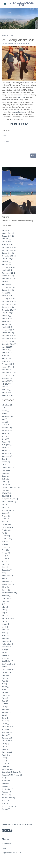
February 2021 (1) (8, 287)
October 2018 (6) (8, 341)
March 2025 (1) (7, 244)
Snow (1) (5, 715)
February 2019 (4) (8, 330)
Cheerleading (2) (8, 467)
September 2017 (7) (9, 378)
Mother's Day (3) (7, 644)
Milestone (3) (6, 638)
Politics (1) (5, 692)
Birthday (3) (6, 436)
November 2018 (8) (9, 338)
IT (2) (3, 604)
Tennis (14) (6, 755)
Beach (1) (5, 433)
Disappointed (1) (8, 510)
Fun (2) (4, 561)
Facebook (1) (6, 530)
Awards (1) (5, 425)
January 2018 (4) (8, 367)
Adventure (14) (7, 405)
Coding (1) (5, 479)
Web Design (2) (7, 789)
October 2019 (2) (8, 307)
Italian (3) (5, 607)
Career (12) (6, 462)
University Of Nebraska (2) (11, 772)
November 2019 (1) (9, 304)
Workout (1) (6, 809)
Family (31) (6, 536)
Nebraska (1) (6, 655)
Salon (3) (5, 701)
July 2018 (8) (6, 350)
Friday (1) (5, 556)
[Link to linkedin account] (8, 830)
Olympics (18, 43)
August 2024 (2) (7, 259)
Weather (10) (6, 786)
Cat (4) (4, 465)
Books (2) (5, 448)
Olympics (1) (6, 672)
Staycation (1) (7, 732)
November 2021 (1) (9, 279)
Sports (26, 43)
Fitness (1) (5, 544)
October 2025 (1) (8, 236)
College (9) (6, 485)
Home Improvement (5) (10, 593)
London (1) (5, 624)
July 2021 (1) (6, 281)
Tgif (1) (4, 761)
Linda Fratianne (19, 112)
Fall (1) (4, 533)
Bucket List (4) (7, 453)
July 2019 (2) (6, 316)
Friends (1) (5, 559)
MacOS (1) (5, 630)
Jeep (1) (4, 613)
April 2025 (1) (6, 242)
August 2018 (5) (7, 347)
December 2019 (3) (9, 301)
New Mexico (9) (7, 661)
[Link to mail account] (11, 830)
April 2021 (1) (6, 284)
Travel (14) (5, 766)
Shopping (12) (7, 709)
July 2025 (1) (6, 239)
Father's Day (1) (7, 539)
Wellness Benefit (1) (9, 798)
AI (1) (3, 408)
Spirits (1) (5, 718)
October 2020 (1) (8, 290)
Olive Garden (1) (7, 670)
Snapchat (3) (6, 712)
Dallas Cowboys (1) (9, 502)
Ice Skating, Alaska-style (18, 40)
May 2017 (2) (6, 390)
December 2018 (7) (9, 335)
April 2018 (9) (6, 358)
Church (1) (5, 476)
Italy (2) (4, 610)
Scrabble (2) (6, 704)
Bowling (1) (6, 450)
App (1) (4, 419)
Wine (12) (5, 800)
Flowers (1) (6, 547)
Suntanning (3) (7, 738)
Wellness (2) (6, 795)
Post (33, 155)
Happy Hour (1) (7, 576)
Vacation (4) (6, 781)
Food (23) (5, 550)
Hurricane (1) (6, 596)
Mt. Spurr (21, 97)
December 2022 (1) (9, 273)
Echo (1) (5, 522)
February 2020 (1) (8, 298)
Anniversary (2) (7, 416)
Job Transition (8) (8, 618)
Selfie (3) (5, 707)
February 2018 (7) (8, 364)
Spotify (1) (5, 724)
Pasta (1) (5, 684)
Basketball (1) (7, 430)
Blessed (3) (6, 442)
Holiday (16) (6, 590)
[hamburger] (5, 4)
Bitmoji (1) (5, 439)
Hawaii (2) (5, 578)
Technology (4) (7, 752)
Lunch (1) (5, 627)
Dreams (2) (6, 516)
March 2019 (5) (7, 327)
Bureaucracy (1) (7, 456)
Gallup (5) (5, 564)
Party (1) (5, 681)
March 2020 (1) (7, 296)
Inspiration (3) (6, 598)
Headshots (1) (7, 581)
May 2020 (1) (6, 293)
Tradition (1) (6, 763)
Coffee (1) (5, 482)
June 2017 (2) (7, 387)
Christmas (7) (6, 470)
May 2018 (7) (6, 355)
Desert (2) (5, 507)
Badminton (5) (7, 428)
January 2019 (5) (8, 333)
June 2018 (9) (7, 353)
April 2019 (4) (6, 324)
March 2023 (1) (7, 270)
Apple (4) (5, 422)
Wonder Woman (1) (9, 806)
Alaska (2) (5, 410)
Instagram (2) (6, 601)
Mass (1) (5, 633)
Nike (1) (4, 667)
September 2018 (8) (9, 344)
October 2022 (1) (8, 276)
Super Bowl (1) (7, 741)
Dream (10, 43)
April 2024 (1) (6, 264)
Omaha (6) (5, 675)
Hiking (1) (5, 587)
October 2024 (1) (8, 253)
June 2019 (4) (7, 318)
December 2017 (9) (9, 370)
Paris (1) (5, 678)
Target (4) (5, 749)
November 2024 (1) (9, 250)
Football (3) (6, 553)
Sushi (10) (5, 744)
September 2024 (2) (9, 256)
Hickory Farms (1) (8, 584)
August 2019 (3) (7, 313)
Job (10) (4, 615)
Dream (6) (5, 513)
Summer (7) (6, 735)
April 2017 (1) (6, 392)
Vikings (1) (5, 783)
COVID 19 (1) (6, 493)
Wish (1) (5, 803)
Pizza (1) (5, 689)
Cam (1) (4, 459)
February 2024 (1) (8, 267)
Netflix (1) (5, 658)
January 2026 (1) (8, 233)
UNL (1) (4, 778)
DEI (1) (4, 504)
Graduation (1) (7, 570)
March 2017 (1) (7, 395)
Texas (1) (5, 758)
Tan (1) (4, 746)
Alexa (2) (5, 413)
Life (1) (4, 621)
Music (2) (5, 650)
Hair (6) (4, 573)
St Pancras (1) (7, 729)
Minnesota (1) (6, 641)
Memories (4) (6, 635)
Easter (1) (5, 519)
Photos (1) (5, 687)
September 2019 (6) (9, 310)
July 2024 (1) (6, 261)
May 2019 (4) (6, 321)
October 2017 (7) (8, 375)
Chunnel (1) (6, 473)
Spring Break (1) (7, 726)
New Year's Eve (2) (8, 664)
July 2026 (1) (6, 230)
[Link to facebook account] (3, 830)
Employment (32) (8, 524)
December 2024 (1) (9, 247)
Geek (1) (5, 567)
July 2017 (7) (6, 384)
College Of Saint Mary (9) (11, 487)
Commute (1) (6, 490)
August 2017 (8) (7, 381)
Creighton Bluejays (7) (10, 499)
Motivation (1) (6, 647)
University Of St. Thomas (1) (12, 775)
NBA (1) (4, 652)
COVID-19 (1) (6, 496)
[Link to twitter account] (5, 830)
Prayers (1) (6, 695)
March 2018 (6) (7, 361)
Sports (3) (5, 721)
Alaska (4, 43)
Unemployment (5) (8, 769)
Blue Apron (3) (7, 445)
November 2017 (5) (9, 372)
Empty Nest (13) (7, 527)
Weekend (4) (6, 792)
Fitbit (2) (4, 541)
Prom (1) (5, 698)
